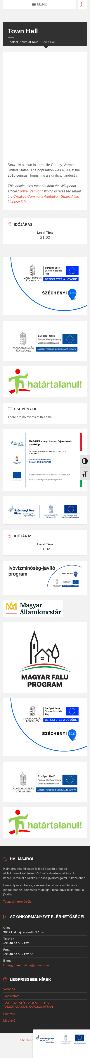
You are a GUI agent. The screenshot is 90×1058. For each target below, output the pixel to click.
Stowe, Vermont (30, 191)
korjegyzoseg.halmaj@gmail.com (26, 965)
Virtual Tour (30, 42)
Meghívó (9, 1020)
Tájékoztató (11, 996)
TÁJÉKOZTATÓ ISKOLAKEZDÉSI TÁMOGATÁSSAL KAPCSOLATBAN (28, 1004)
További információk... (18, 901)
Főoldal (13, 42)
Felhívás (9, 1013)
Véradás (9, 989)
